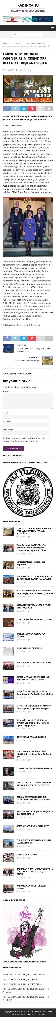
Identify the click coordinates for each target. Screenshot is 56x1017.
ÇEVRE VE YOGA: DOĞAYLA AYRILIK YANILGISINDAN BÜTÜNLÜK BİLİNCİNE (34, 531)
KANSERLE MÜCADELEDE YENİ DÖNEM (31, 635)
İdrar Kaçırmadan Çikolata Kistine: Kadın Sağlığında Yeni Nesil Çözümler (35, 592)
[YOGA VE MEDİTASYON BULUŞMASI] (8, 622)
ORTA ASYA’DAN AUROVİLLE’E (31, 737)
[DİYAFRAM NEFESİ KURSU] (8, 651)
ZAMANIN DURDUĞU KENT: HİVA (33, 825)
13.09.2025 (22, 788)
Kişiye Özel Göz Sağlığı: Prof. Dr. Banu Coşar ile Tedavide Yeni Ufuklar (35, 692)
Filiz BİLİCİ (7, 1000)
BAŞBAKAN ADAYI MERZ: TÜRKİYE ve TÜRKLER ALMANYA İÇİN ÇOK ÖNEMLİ (35, 871)
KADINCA (22, 70)
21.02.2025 (22, 877)
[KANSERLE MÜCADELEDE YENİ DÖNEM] (8, 637)
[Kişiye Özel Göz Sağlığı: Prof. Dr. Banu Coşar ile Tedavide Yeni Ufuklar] (8, 694)
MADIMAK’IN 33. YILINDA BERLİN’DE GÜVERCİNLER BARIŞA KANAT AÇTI (34, 577)
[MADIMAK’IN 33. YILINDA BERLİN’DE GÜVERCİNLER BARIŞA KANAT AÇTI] (8, 579)
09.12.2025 (22, 712)
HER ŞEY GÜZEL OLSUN (14, 974)
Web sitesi (8, 429)
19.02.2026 (22, 697)
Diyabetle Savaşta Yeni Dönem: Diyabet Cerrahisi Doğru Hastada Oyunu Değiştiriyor (33, 723)
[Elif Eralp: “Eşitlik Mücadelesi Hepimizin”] (8, 565)
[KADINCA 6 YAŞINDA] (8, 857)
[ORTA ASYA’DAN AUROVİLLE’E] (8, 740)
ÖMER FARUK (35, 984)
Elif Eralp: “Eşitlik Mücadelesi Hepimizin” (31, 563)
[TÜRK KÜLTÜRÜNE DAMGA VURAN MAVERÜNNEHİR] (8, 843)
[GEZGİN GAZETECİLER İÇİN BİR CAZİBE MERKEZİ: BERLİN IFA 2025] (8, 800)
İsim (5, 413)
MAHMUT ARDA (36, 974)
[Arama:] (28, 34)
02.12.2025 (22, 729)
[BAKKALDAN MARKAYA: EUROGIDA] (8, 665)
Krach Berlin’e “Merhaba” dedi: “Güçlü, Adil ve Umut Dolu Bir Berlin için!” (34, 754)
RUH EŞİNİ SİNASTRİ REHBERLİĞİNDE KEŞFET (24, 989)
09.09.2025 (22, 803)
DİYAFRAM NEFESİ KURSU (29, 648)
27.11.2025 (22, 740)
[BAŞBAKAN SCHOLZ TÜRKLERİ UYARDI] (8, 889)
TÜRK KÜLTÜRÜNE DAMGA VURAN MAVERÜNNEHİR (34, 841)
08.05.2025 (22, 846)
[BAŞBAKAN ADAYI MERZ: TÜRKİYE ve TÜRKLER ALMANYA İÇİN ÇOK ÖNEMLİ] (8, 872)
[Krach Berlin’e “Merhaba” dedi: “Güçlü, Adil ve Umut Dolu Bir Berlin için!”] (8, 754)
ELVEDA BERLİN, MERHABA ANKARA (34, 768)
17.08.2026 (22, 537)
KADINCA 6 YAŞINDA (27, 854)
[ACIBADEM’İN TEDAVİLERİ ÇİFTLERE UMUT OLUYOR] (8, 608)
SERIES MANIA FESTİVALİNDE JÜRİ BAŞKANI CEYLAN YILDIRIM (33, 678)
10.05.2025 (22, 829)
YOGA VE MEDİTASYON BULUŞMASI (34, 619)
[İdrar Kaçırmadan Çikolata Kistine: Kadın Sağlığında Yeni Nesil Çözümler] (8, 593)
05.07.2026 (22, 582)
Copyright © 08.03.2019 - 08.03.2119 (18, 1011)
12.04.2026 (22, 611)
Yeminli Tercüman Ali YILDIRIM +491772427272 (26, 462)
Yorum (6, 391)
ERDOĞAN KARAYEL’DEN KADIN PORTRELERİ (24, 961)
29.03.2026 (22, 623)
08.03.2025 (22, 858)
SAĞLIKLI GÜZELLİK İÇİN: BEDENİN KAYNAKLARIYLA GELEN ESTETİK (34, 784)
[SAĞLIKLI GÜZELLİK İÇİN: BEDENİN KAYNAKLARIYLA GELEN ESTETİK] (8, 785)
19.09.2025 (22, 771)
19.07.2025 (22, 817)
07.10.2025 (22, 760)
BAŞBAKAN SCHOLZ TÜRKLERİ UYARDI (31, 887)
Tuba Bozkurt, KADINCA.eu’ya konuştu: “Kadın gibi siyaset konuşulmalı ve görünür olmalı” (32, 548)
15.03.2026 (22, 666)
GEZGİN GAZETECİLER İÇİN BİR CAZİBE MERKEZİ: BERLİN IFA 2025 (33, 798)
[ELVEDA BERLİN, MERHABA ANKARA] (8, 771)
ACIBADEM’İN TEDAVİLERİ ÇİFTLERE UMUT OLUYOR (34, 606)
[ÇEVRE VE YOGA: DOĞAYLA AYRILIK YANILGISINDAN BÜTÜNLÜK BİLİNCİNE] (8, 531)
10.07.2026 (22, 568)
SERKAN (33, 979)
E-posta (6, 421)
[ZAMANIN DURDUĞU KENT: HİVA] (8, 829)
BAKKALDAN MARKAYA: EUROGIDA (34, 662)
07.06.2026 (22, 597)
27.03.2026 (22, 652)
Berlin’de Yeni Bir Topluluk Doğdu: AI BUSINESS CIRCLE (35, 812)
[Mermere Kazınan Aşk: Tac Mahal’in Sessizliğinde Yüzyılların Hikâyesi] (8, 708)
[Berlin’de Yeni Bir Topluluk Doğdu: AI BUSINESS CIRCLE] (8, 814)
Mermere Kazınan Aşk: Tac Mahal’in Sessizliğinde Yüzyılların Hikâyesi (34, 707)
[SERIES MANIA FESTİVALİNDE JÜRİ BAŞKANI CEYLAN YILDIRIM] (8, 680)
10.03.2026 (22, 683)
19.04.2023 (9, 70)
